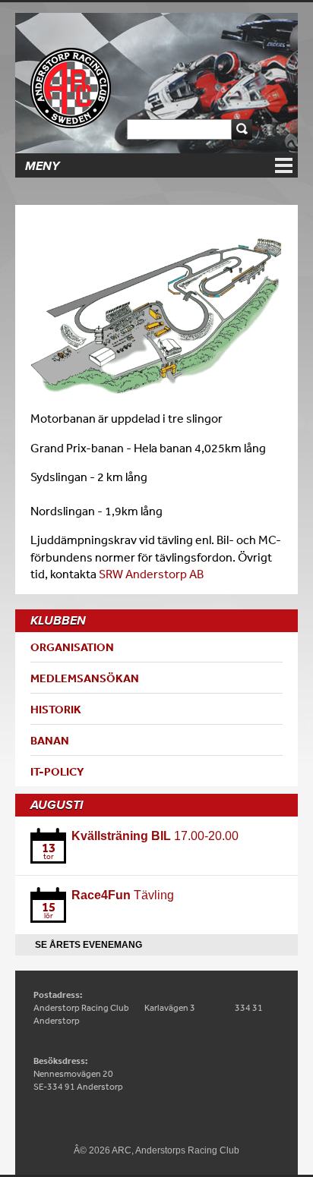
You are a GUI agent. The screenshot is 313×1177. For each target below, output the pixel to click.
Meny (42, 166)
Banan (49, 740)
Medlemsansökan (84, 678)
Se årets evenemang (88, 944)
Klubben (58, 620)
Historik (55, 709)
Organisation (72, 647)
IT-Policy (57, 771)
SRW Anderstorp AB (151, 573)
